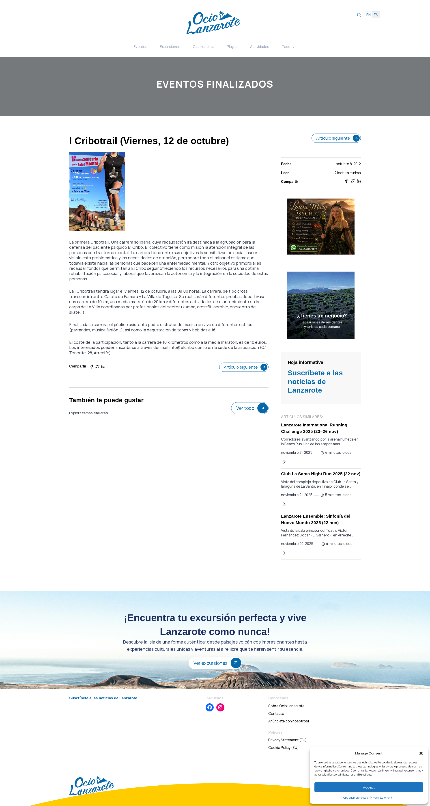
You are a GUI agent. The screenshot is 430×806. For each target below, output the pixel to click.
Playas (232, 46)
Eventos (140, 46)
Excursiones (170, 46)
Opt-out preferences (355, 798)
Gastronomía (203, 46)
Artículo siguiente (241, 367)
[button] (421, 753)
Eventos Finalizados (215, 84)
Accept (369, 787)
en (368, 14)
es (376, 14)
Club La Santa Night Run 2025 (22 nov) (320, 473)
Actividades (259, 46)
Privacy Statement (381, 798)
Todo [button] (286, 46)
